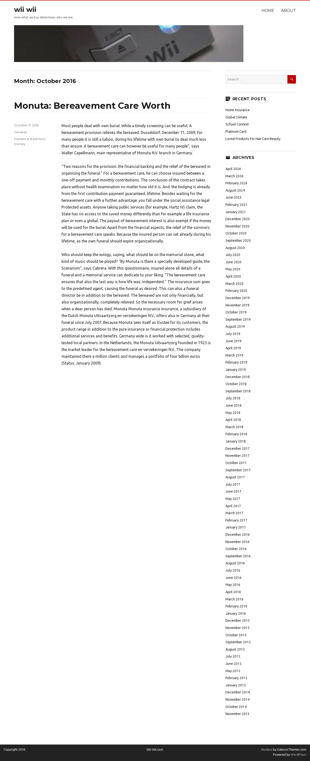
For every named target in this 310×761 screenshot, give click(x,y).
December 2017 (237, 448)
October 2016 (236, 549)
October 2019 (236, 312)
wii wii (25, 9)
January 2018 (235, 441)
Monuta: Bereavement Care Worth (92, 105)
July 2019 (232, 334)
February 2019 (236, 362)
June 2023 (233, 197)
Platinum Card (235, 131)
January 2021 (235, 212)
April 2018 (233, 420)
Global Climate (236, 117)
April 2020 (233, 276)
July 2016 (232, 570)
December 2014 (237, 692)
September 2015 (238, 642)
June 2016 (233, 578)
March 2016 (234, 599)
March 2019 (234, 355)
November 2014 (237, 699)
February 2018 (236, 434)
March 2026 (234, 176)
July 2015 (232, 656)
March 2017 (234, 513)
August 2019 (235, 326)
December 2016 (237, 534)
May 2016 (232, 585)
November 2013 (237, 714)
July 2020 (232, 255)
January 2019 (235, 370)
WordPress (298, 754)
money (19, 144)
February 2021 (236, 205)
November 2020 (237, 226)
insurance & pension (29, 139)
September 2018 (238, 391)
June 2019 (233, 341)
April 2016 (233, 592)
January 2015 (235, 685)
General (20, 132)
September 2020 (238, 240)
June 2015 (233, 664)
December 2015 (237, 620)
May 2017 (232, 499)
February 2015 (236, 678)
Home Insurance (237, 110)
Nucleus (266, 749)
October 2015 (236, 635)
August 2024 (235, 190)
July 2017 (232, 484)
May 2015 (232, 671)
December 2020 (237, 219)
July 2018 (232, 398)
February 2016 (236, 606)
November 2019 (237, 305)
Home (268, 10)
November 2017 (237, 456)
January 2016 (235, 613)
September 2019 (238, 319)
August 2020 (235, 248)
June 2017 (233, 491)
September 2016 (238, 556)
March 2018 (234, 427)
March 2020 (234, 284)
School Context (237, 124)
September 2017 (238, 470)
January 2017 (235, 527)
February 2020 (236, 291)
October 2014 (236, 707)
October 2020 (236, 233)
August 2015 (235, 649)
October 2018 (236, 384)
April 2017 (233, 506)
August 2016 (235, 563)
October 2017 (236, 463)
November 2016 (237, 542)
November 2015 (237, 628)
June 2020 (233, 262)
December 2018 (237, 377)
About (288, 10)
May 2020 (232, 269)
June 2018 (233, 405)
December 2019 (237, 298)
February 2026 (236, 183)
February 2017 (236, 520)
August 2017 (235, 477)
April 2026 (233, 169)
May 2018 (232, 413)
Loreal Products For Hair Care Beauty (252, 139)
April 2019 (233, 348)
